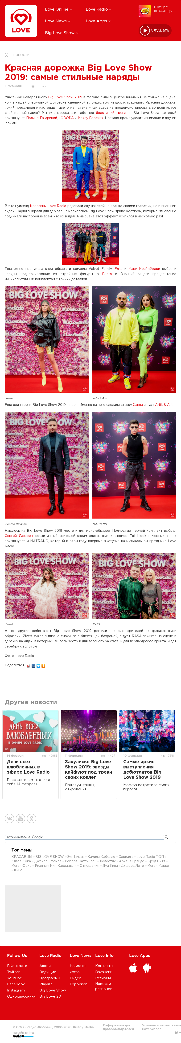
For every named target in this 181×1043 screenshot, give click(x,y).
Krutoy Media (83, 1027)
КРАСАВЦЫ (21, 856)
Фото (75, 972)
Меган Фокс (21, 865)
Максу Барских (90, 118)
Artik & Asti (164, 405)
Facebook (16, 984)
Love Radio (97, 9)
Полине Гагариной (41, 118)
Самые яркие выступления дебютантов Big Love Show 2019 (142, 769)
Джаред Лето (132, 865)
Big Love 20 (50, 996)
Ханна (138, 405)
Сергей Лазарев (19, 536)
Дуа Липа (110, 865)
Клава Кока (21, 861)
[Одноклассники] (43, 665)
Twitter (13, 972)
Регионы (103, 978)
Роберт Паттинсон (80, 861)
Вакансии (103, 972)
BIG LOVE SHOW (50, 856)
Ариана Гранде (131, 861)
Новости (78, 965)
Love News (56, 21)
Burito (107, 274)
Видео (75, 978)
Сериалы (126, 856)
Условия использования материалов (161, 1027)
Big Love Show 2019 (65, 97)
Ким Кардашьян (63, 865)
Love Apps (97, 21)
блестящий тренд (111, 113)
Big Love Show (60, 33)
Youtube (14, 978)
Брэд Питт (156, 861)
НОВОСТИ (21, 55)
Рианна (41, 865)
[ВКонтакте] (33, 665)
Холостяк (108, 861)
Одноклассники (21, 996)
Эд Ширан (75, 856)
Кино (18, 870)
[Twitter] (38, 665)
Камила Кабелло (101, 856)
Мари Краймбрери (144, 269)
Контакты (104, 965)
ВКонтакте (17, 965)
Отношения (89, 865)
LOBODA (66, 118)
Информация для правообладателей (118, 1027)
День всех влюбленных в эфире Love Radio (28, 767)
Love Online (57, 9)
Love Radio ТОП (150, 856)
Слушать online (160, 30)
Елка (119, 269)
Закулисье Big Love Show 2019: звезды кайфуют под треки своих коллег (88, 769)
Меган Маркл (158, 865)
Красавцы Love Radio (48, 206)
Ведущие (47, 972)
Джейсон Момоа (48, 861)
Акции (45, 965)
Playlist (45, 984)
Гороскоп (78, 984)
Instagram (16, 990)
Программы (49, 978)
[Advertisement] (33, 908)
